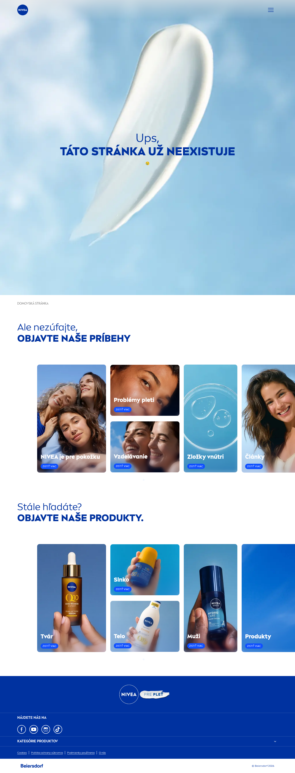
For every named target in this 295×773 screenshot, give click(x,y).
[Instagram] (45, 729)
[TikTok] (58, 729)
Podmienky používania (81, 752)
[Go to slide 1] (143, 480)
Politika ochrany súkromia (47, 752)
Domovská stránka (32, 303)
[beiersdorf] (32, 766)
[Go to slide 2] (146, 480)
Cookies (22, 752)
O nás (102, 752)
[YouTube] (33, 729)
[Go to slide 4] (151, 480)
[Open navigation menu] (271, 10)
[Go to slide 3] (149, 480)
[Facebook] (21, 729)
